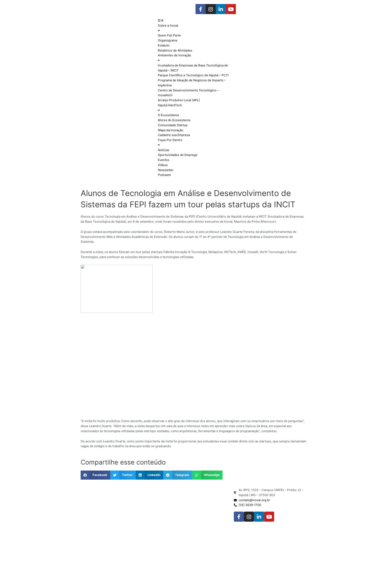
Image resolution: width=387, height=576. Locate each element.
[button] (95, 475)
